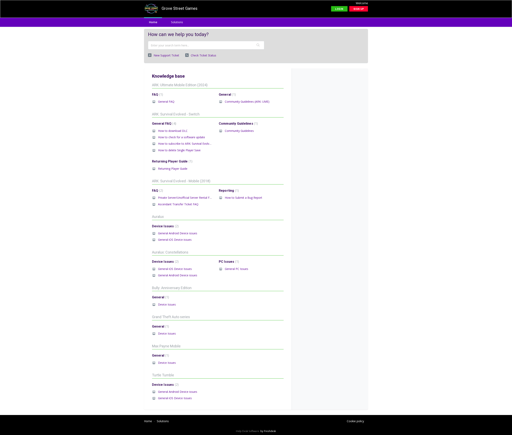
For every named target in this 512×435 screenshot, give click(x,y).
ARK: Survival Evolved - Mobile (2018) (181, 181)
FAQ (157, 94)
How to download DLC (173, 131)
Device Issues (165, 226)
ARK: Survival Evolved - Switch (176, 114)
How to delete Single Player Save (179, 150)
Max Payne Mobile (166, 346)
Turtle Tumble (163, 375)
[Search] (258, 45)
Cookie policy (355, 421)
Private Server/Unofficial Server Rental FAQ (186, 197)
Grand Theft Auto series (171, 317)
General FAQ (166, 101)
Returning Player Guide (171, 161)
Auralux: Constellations (170, 252)
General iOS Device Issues (175, 269)
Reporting (228, 190)
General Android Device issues (177, 233)
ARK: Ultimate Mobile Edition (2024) (180, 85)
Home (153, 22)
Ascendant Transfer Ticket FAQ (178, 204)
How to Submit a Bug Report (243, 197)
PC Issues (228, 262)
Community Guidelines (238, 123)
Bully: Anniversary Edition (172, 288)
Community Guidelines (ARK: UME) (247, 101)
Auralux (158, 216)
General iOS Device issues (175, 240)
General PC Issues (236, 269)
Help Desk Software (248, 431)
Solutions (177, 22)
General (227, 94)
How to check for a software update (181, 137)
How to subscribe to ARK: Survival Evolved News (189, 143)
